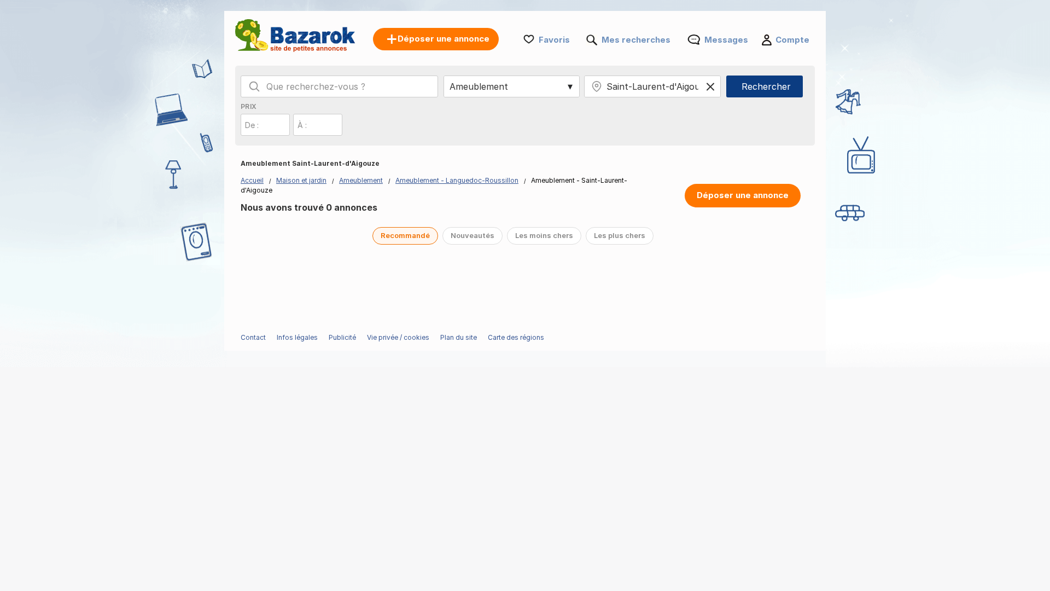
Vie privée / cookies (398, 337)
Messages (726, 39)
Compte (792, 39)
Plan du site (458, 337)
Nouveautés (472, 235)
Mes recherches (636, 39)
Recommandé (405, 235)
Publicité (342, 337)
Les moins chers (544, 235)
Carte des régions (516, 337)
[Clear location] (710, 86)
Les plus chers (619, 235)
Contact (253, 337)
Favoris (554, 39)
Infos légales (297, 337)
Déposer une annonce (743, 195)
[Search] (254, 86)
